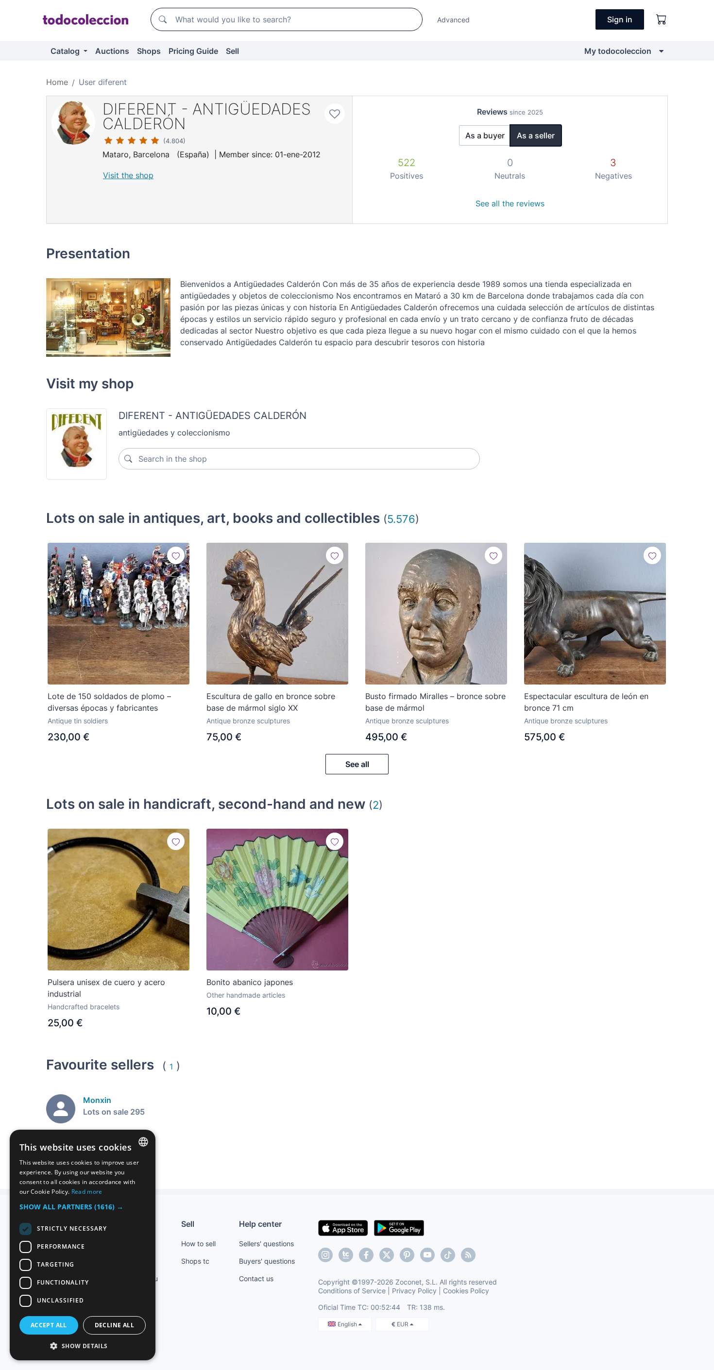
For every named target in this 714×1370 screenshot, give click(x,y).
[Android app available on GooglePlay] (399, 1227)
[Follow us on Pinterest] (407, 1255)
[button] (82, 1207)
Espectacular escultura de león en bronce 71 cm (586, 702)
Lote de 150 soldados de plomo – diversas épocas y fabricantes (109, 702)
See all (357, 764)
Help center (260, 1224)
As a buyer (485, 135)
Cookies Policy (466, 1290)
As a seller (536, 135)
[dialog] (82, 1245)
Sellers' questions (266, 1243)
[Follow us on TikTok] (448, 1255)
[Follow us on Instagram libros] (346, 1255)
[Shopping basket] (661, 19)
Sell (232, 51)
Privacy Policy (414, 1290)
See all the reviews (510, 203)
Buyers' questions (267, 1261)
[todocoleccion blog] (468, 1255)
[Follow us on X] (386, 1255)
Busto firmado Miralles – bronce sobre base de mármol (435, 702)
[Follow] (176, 555)
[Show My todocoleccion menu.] (661, 51)
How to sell (198, 1243)
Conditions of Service (352, 1290)
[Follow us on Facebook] (366, 1255)
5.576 (401, 518)
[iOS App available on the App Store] (343, 1227)
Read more (86, 1191)
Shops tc (195, 1261)
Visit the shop (128, 175)
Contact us (256, 1278)
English (348, 1324)
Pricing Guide (193, 51)
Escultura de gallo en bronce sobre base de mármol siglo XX (270, 702)
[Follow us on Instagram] (325, 1255)
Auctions (112, 51)
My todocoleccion (617, 51)
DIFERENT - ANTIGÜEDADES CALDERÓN (206, 116)
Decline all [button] (114, 1325)
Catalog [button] (66, 51)
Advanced (453, 20)
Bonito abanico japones (249, 982)
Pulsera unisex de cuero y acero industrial (106, 988)
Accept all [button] (49, 1325)
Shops (149, 51)
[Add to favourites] (334, 113)
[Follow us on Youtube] (427, 1255)
